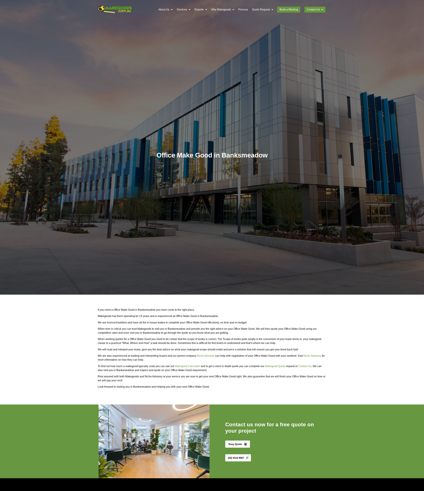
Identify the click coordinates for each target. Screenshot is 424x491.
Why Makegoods (221, 9)
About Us (163, 9)
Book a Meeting (289, 9)
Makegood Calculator (187, 366)
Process (243, 9)
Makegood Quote (275, 366)
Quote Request (261, 9)
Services (182, 9)
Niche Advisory (205, 355)
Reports (199, 9)
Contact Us (313, 9)
